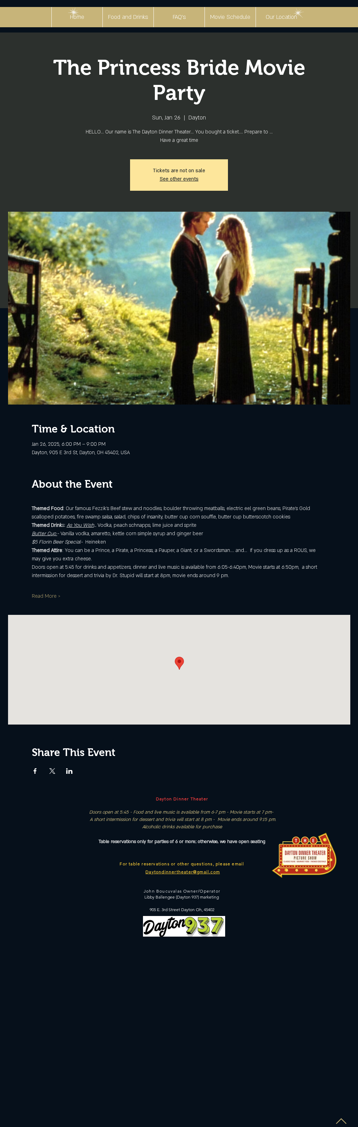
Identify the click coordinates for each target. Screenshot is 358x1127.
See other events (179, 179)
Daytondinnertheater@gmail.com (182, 871)
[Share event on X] (52, 771)
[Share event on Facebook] (35, 771)
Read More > (46, 596)
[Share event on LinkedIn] (69, 771)
